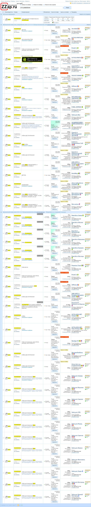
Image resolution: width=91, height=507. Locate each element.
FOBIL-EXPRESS (77, 107)
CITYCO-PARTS (76, 57)
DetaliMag (75, 173)
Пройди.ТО (75, 341)
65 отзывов (87, 66)
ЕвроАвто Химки (77, 215)
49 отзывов (87, 412)
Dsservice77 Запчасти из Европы (78, 303)
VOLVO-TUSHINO (77, 75)
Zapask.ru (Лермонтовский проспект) (77, 153)
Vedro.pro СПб (76, 412)
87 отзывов (87, 38)
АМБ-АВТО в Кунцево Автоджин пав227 (78, 163)
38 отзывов (87, 97)
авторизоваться (51, 24)
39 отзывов (87, 376)
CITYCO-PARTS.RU (77, 37)
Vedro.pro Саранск (77, 399)
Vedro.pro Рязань (77, 423)
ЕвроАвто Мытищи (78, 256)
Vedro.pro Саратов (77, 435)
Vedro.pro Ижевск (77, 448)
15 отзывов (87, 173)
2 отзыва (87, 304)
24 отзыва (87, 86)
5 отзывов (87, 183)
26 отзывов (87, 75)
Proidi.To (74, 48)
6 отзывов (87, 47)
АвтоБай (74, 28)
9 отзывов (87, 265)
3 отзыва (87, 364)
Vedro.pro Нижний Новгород (77, 495)
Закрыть (88, 24)
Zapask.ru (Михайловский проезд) (76, 134)
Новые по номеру (38, 4)
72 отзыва (87, 123)
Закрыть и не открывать (85, 14)
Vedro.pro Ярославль (78, 459)
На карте (56, 22)
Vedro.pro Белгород (78, 482)
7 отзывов (87, 353)
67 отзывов (87, 28)
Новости (27, 1)
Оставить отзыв (75, 33)
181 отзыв (87, 153)
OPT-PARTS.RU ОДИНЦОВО (76, 97)
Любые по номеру (26, 4)
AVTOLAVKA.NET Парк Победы (77, 328)
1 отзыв (86, 482)
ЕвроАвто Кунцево (78, 248)
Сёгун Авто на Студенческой (76, 364)
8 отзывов (87, 424)
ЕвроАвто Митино (77, 222)
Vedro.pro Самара (77, 376)
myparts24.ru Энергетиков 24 (76, 66)
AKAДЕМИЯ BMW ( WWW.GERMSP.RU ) (77, 123)
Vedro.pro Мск (76, 115)
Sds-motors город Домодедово (77, 193)
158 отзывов (87, 193)
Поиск (67, 7)
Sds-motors (75, 204)
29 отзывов (87, 106)
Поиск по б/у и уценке (50, 4)
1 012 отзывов (87, 133)
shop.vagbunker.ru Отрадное (77, 183)
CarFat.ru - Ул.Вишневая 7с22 (77, 142)
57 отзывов (87, 163)
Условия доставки (66, 32)
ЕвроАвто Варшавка (78, 239)
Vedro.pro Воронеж (77, 387)
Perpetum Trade (76, 265)
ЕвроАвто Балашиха (75, 231)
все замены (16, 32)
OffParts (74, 86)
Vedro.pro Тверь (77, 471)
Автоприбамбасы (77, 352)
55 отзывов (87, 143)
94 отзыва (87, 340)
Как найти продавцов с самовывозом (81, 3)
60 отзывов (87, 114)
